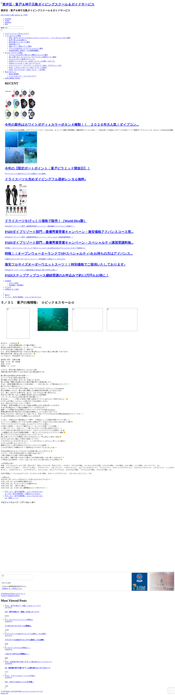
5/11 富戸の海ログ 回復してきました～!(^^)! (22, 612)
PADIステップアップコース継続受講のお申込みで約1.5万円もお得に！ (57, 275)
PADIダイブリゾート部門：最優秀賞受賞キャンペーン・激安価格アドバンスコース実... (69, 232)
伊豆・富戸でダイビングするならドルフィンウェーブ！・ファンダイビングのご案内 (39, 38)
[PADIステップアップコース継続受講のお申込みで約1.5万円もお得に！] (31, 270)
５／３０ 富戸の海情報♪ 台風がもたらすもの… (23, 494)
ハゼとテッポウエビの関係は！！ (17, 654)
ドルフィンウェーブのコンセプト (17, 33)
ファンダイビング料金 (13, 36)
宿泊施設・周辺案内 (16, 285)
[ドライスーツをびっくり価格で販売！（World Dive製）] (17, 215)
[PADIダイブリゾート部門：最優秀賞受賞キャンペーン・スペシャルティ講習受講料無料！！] (39, 237)
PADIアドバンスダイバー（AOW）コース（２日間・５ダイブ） (32, 61)
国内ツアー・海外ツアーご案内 (20, 46)
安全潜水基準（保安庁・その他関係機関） (24, 50)
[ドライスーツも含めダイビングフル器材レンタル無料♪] (25, 174)
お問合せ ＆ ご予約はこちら (12, 588)
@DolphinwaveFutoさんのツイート (13, 593)
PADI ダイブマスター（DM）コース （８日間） (27, 70)
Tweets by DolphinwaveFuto (10, 596)
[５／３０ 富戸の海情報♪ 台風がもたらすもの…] (24, 491)
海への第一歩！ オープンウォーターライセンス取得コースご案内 (32, 57)
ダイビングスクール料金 (14, 53)
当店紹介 (8, 281)
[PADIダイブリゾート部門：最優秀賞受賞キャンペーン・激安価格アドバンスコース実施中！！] (40, 226)
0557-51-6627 (5, 15)
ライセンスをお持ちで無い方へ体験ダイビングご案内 (28, 55)
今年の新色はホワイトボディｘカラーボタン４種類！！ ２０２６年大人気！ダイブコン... (72, 124)
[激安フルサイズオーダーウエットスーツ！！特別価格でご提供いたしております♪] (35, 259)
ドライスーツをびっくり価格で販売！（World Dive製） (46, 221)
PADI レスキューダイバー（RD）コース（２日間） (28, 67)
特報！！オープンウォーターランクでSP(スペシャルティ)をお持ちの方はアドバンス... (69, 253)
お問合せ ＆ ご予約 (12, 289)
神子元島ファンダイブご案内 (19, 42)
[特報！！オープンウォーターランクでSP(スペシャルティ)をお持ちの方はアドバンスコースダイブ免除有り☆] (45, 248)
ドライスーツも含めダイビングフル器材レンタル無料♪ (45, 179)
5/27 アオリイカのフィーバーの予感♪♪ (19, 682)
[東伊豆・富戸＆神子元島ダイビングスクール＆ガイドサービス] (48, 4)
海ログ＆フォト (10, 72)
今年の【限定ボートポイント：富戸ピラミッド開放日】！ (47, 168)
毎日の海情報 (14, 74)
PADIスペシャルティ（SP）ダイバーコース (24, 63)
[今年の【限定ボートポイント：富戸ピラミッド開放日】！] (21, 163)
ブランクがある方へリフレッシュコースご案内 (26, 48)
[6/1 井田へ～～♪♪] (24, 496)
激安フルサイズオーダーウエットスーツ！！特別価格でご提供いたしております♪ (65, 264)
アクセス (8, 287)
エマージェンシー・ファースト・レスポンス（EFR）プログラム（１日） (35, 65)
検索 (2, 28)
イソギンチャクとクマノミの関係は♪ (18, 626)
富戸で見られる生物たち (18, 40)
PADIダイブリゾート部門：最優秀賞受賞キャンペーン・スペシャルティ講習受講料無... (69, 242)
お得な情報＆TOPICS (12, 78)
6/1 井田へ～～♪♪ (11, 498)
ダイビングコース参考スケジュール (22, 59)
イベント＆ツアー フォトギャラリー (22, 76)
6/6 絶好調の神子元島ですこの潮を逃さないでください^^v (27, 668)
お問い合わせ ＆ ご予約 (18, 15)
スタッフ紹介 (14, 283)
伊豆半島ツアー (14, 44)
